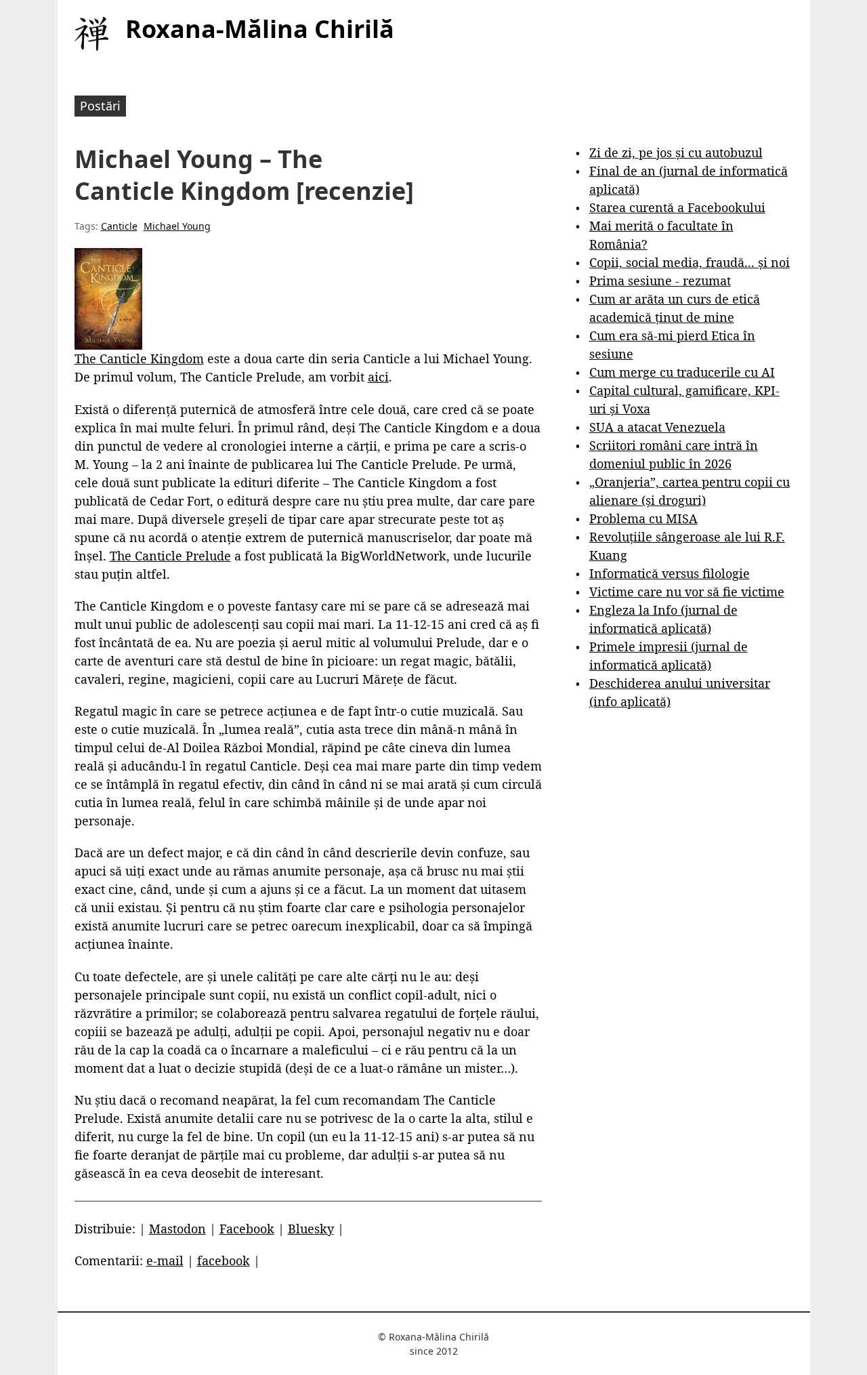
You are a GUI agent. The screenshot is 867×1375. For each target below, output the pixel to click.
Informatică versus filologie (669, 573)
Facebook (246, 1228)
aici (378, 377)
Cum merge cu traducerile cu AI (682, 372)
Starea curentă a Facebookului (677, 207)
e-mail (165, 1260)
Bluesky (311, 1228)
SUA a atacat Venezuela (657, 427)
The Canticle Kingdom (139, 358)
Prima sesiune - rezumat (660, 280)
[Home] (91, 34)
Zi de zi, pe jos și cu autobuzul (676, 152)
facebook (223, 1260)
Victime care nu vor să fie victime (686, 591)
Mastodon (177, 1228)
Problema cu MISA (643, 518)
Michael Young (177, 226)
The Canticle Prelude (170, 556)
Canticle (119, 226)
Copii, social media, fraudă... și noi (689, 262)
